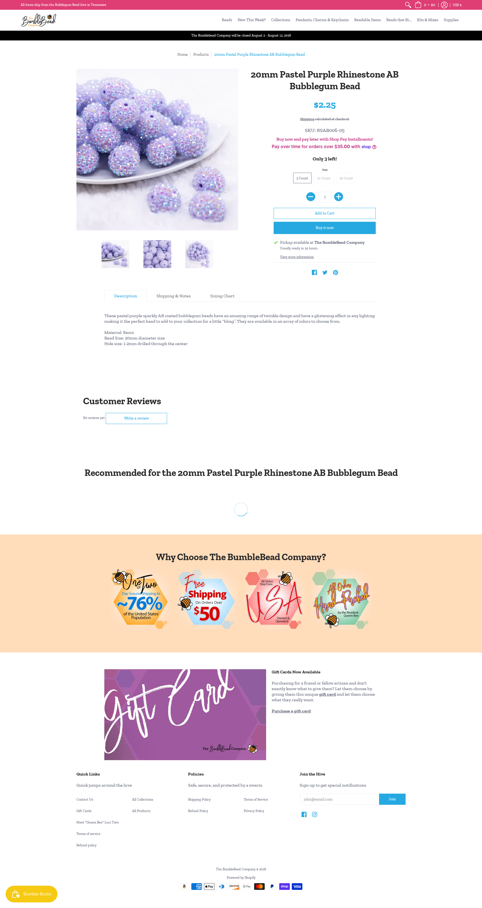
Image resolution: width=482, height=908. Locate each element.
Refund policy (86, 845)
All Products (141, 811)
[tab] (125, 296)
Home (182, 54)
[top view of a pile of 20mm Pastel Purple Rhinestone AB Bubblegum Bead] (199, 254)
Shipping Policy (199, 799)
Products (201, 54)
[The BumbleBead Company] (39, 20)
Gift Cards (83, 811)
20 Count (346, 178)
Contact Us (84, 799)
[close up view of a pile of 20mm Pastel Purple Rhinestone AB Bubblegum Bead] (157, 254)
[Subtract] (310, 196)
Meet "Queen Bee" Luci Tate (97, 822)
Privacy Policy (254, 811)
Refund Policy (198, 811)
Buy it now (325, 227)
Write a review (136, 418)
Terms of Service (256, 799)
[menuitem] (408, 5)
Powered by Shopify (241, 878)
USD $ (457, 5)
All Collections (142, 799)
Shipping (307, 119)
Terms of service (88, 834)
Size (324, 170)
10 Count (324, 178)
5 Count (302, 178)
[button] (425, 5)
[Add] (338, 196)
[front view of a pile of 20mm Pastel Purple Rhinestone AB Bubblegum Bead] (115, 254)
